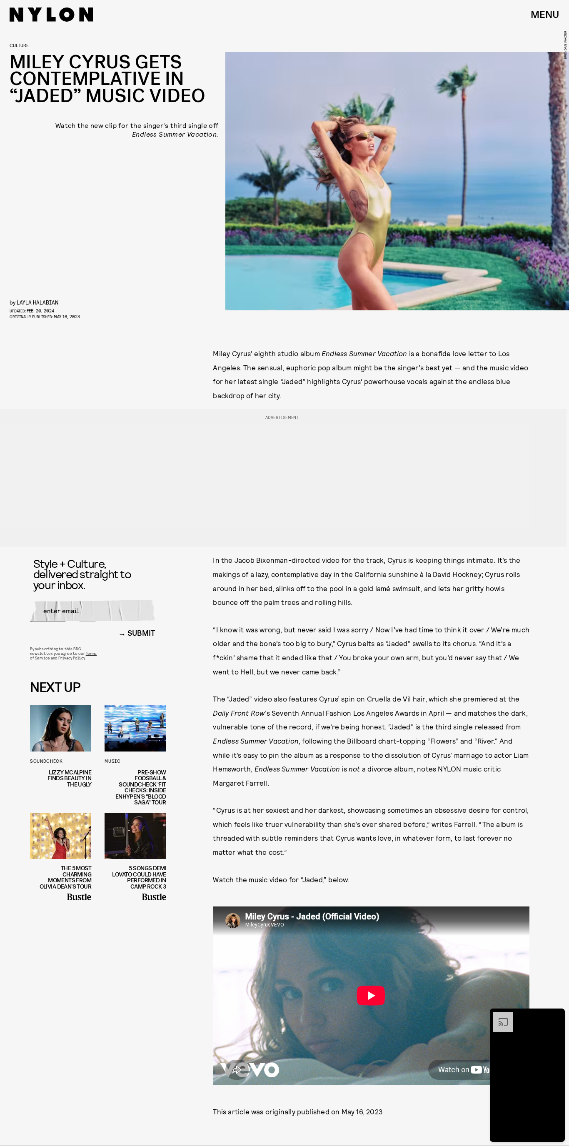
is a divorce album (334, 768)
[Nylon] (51, 14)
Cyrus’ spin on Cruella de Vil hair (372, 698)
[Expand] (499, 1016)
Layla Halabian (38, 302)
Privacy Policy (71, 657)
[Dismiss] (555, 1016)
